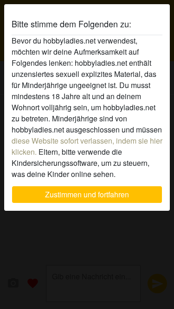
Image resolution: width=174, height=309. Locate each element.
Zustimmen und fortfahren (87, 194)
